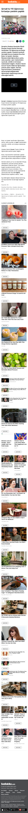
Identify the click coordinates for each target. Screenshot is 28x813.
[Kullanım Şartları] (4, 804)
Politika (19, 792)
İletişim (11, 788)
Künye (14, 788)
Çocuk (12, 149)
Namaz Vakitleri (5, 794)
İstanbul (9, 108)
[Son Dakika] (14, 1)
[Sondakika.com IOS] (5, 810)
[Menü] (2, 1)
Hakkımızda (3, 788)
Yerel (13, 792)
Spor (2, 792)
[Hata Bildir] (15, 806)
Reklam (8, 788)
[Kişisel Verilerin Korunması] (19, 805)
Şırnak (3, 101)
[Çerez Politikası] (9, 805)
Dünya (16, 790)
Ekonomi (22, 790)
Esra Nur (13, 110)
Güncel (10, 790)
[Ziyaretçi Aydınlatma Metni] (6, 806)
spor (17, 142)
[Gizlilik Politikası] (12, 804)
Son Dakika (4, 790)
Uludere (9, 101)
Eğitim (18, 172)
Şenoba (15, 112)
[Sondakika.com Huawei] (23, 810)
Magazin (8, 792)
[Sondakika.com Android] (14, 810)
